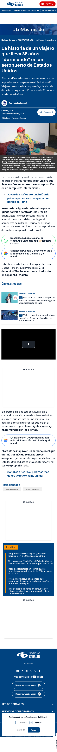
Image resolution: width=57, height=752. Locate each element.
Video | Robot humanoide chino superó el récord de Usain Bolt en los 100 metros (37, 318)
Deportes (38, 722)
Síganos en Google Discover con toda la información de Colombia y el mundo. (31, 253)
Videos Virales (12, 489)
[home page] (28, 655)
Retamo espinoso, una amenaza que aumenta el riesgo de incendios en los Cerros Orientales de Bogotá (30, 581)
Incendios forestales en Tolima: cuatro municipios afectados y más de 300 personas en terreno (30, 571)
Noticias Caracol (8, 40)
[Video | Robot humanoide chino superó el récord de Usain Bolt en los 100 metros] (9, 315)
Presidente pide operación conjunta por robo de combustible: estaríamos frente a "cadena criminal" (28, 591)
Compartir (46, 112)
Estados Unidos (32, 489)
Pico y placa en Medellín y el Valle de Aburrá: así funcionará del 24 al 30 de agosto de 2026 (30, 562)
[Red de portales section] (52, 704)
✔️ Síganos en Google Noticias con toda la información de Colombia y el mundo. (30, 440)
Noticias (23, 722)
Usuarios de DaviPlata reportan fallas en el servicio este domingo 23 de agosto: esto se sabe (37, 300)
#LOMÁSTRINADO (25, 40)
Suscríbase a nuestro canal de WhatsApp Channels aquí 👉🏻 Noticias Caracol (30, 240)
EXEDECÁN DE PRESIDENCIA (26, 11)
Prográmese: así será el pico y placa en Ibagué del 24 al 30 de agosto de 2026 (27, 554)
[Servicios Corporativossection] (52, 711)
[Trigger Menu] (4, 4)
